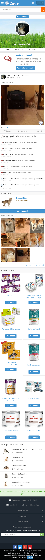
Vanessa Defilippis (10, 136)
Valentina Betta (9, 167)
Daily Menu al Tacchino (34, 329)
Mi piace (8, 131)
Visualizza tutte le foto (34, 265)
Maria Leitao (8, 148)
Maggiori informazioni (19, 557)
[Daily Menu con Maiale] (34, 352)
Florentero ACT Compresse (11, 329)
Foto (28, 49)
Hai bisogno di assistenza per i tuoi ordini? (22, 493)
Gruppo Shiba (21, 198)
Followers (18, 49)
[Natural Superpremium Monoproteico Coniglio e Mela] (34, 283)
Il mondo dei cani (22, 511)
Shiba (14, 44)
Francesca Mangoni (10, 142)
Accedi (40, 3)
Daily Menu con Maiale (34, 365)
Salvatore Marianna (26, 44)
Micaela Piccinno (9, 161)
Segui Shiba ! (23, 17)
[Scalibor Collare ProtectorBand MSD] (11, 350)
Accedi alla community (25, 68)
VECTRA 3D (11, 295)
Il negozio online (22, 521)
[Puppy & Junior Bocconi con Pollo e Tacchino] (11, 386)
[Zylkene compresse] (34, 386)
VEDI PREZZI (11, 302)
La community (22, 516)
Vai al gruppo (22, 211)
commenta (23, 131)
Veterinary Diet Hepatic (10, 430)
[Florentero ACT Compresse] (11, 317)
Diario (8, 49)
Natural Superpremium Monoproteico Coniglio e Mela (34, 297)
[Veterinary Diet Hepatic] (11, 419)
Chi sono (35, 49)
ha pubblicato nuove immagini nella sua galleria (23, 179)
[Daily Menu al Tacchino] (34, 317)
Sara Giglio (7, 173)
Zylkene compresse (34, 399)
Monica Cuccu (8, 154)
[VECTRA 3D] (11, 283)
